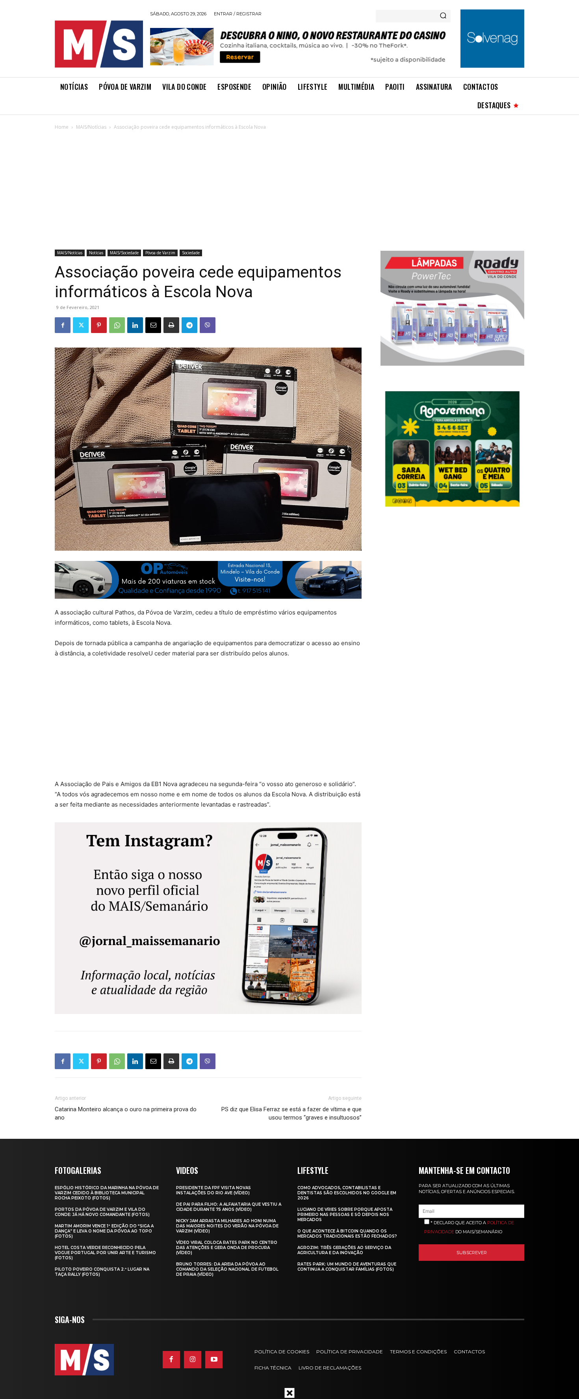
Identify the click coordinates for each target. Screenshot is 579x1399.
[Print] (171, 325)
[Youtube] (214, 1359)
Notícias (96, 252)
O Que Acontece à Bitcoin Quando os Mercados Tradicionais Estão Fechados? (347, 1234)
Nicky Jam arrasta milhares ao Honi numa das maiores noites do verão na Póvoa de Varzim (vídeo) (227, 1226)
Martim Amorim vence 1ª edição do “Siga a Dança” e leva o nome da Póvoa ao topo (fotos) (104, 1231)
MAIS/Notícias (91, 127)
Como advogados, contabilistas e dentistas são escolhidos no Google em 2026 (346, 1193)
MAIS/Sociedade (124, 252)
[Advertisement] (289, 190)
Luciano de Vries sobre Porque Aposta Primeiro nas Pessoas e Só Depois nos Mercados (344, 1214)
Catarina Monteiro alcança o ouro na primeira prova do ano (126, 1113)
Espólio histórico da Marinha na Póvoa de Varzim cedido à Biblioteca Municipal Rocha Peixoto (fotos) (107, 1193)
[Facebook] (63, 325)
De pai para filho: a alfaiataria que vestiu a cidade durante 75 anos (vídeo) (228, 1207)
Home (62, 127)
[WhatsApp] (117, 325)
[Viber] (207, 325)
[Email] (153, 325)
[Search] (443, 16)
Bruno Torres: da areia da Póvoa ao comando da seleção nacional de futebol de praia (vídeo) (227, 1269)
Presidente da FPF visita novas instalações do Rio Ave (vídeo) (213, 1190)
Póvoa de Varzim (160, 252)
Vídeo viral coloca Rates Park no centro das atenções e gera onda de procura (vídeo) (226, 1247)
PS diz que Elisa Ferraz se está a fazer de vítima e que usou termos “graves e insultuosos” (291, 1113)
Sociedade (191, 252)
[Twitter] (81, 325)
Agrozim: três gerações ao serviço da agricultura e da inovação (344, 1250)
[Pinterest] (99, 325)
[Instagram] (192, 1359)
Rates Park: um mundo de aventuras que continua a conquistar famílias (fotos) (346, 1267)
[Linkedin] (135, 325)
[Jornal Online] (98, 44)
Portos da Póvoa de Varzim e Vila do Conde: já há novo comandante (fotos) (102, 1212)
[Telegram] (189, 325)
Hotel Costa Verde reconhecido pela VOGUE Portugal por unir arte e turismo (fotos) (105, 1252)
